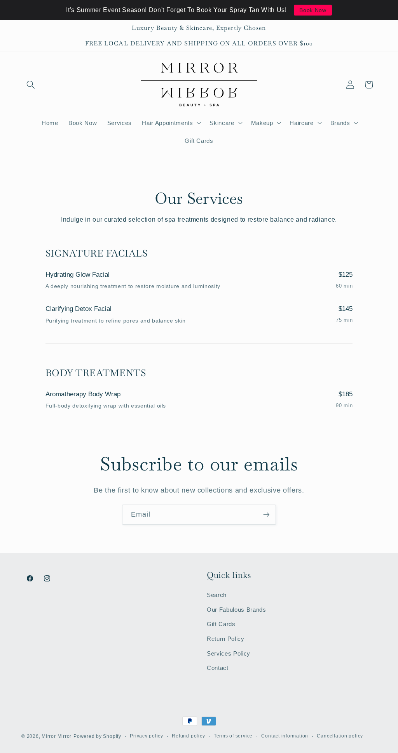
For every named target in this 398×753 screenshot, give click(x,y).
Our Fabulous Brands (236, 609)
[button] (30, 84)
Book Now (312, 10)
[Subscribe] (266, 515)
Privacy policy (146, 736)
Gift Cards (221, 624)
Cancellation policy (340, 736)
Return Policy (225, 638)
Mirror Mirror (57, 736)
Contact (218, 668)
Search (217, 595)
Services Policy (228, 653)
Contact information (284, 736)
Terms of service (233, 736)
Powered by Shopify (97, 736)
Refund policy (188, 736)
